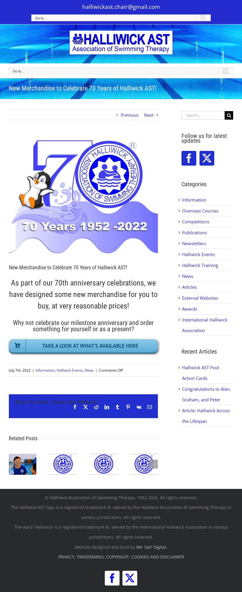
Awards (189, 309)
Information (45, 370)
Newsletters (194, 243)
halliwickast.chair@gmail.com (121, 7)
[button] (13, 464)
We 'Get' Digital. (151, 547)
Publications (194, 232)
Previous (129, 115)
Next (148, 115)
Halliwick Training (200, 265)
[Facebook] (189, 158)
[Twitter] (207, 158)
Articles (189, 287)
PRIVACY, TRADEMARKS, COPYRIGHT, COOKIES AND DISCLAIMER (121, 557)
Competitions (195, 222)
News (89, 370)
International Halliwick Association (205, 325)
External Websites (200, 298)
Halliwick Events (70, 370)
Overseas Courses (200, 211)
